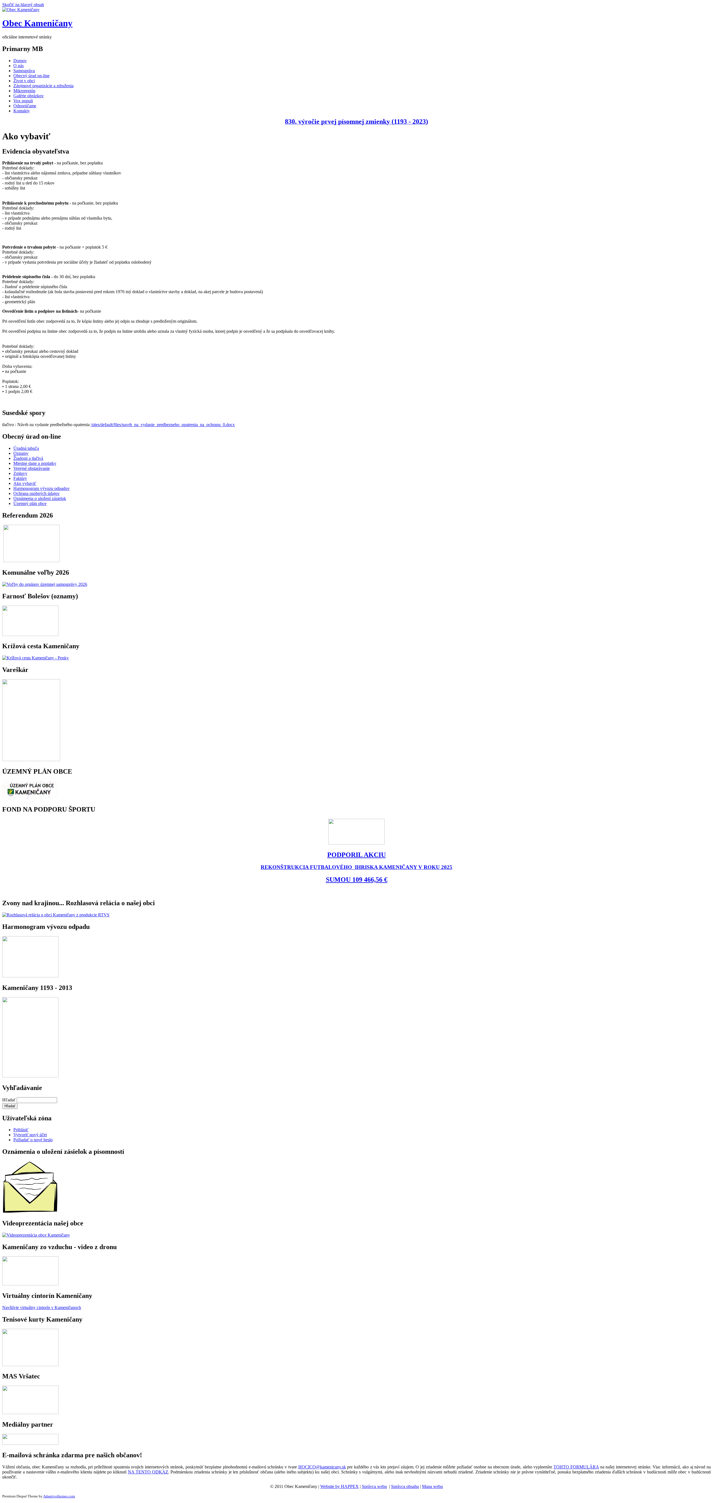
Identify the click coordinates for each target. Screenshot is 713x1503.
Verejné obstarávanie (31, 468)
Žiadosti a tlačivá (28, 458)
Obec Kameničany (37, 23)
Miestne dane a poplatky (34, 463)
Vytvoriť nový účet (30, 1134)
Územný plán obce (30, 503)
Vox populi (23, 100)
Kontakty (21, 110)
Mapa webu (432, 1486)
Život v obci (24, 80)
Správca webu (374, 1486)
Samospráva (24, 70)
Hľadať (9, 1099)
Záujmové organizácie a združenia (43, 85)
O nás (18, 65)
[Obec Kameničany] (21, 9)
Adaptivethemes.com (59, 1496)
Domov (20, 60)
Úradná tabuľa (26, 448)
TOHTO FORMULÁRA (576, 1467)
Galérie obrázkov (28, 95)
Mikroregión (24, 90)
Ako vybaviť (24, 483)
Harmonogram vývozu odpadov (41, 488)
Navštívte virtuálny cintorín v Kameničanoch (41, 1307)
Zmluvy (20, 473)
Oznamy (20, 453)
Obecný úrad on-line (31, 75)
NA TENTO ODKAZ (148, 1472)
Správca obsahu (405, 1486)
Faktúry (20, 478)
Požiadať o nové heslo (33, 1139)
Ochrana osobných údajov (36, 493)
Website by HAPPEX (339, 1486)
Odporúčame (24, 105)
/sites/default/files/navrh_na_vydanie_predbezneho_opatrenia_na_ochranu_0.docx (163, 424)
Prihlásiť (20, 1129)
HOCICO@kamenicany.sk (322, 1467)
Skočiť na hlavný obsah (23, 4)
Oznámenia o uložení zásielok (39, 498)
